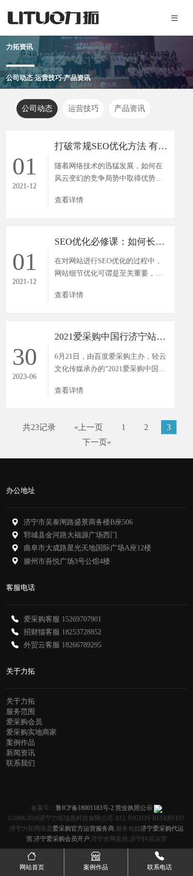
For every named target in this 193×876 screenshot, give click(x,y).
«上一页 (88, 427)
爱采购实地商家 (31, 732)
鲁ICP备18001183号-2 (85, 807)
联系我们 (20, 763)
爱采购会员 (24, 722)
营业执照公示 (133, 807)
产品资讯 (129, 108)
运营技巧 (83, 108)
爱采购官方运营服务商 (83, 828)
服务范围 (20, 711)
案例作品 (20, 742)
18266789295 (81, 645)
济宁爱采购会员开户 (62, 838)
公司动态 (37, 108)
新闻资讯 (20, 753)
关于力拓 (20, 701)
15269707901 (81, 619)
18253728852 (81, 632)
